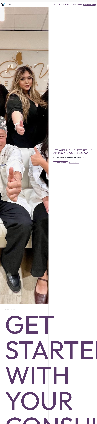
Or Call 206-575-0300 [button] (74, 162)
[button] (60, 163)
